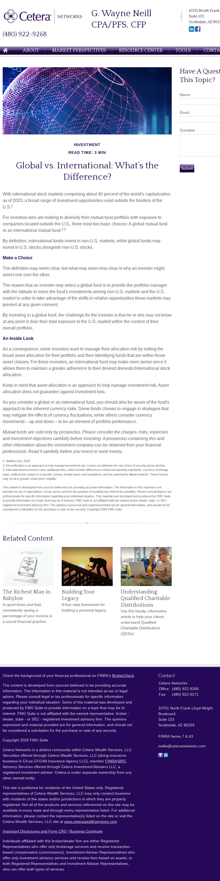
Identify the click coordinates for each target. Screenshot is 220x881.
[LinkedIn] (191, 31)
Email (184, 112)
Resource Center (141, 50)
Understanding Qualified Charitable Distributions (145, 598)
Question (187, 130)
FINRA (110, 761)
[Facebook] (197, 31)
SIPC (122, 761)
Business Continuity (86, 831)
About (31, 50)
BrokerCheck (123, 675)
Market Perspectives (79, 50)
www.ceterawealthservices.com (90, 821)
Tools (183, 50)
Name (185, 95)
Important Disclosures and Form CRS (34, 831)
